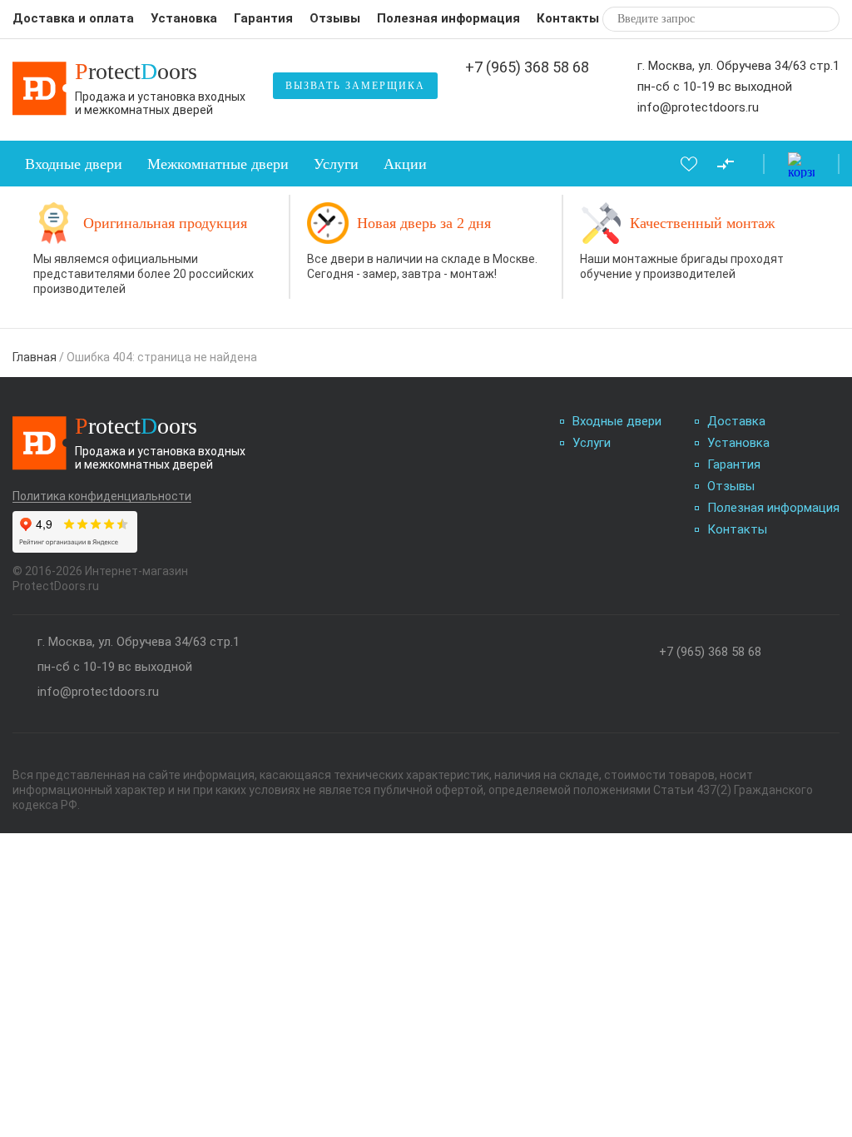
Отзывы (335, 18)
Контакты (568, 18)
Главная (34, 357)
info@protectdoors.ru (698, 108)
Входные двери (73, 164)
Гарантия (263, 18)
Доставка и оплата (73, 18)
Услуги (336, 164)
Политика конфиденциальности (101, 496)
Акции (405, 164)
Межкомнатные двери (218, 164)
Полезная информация (448, 18)
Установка (184, 18)
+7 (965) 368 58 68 (527, 67)
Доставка (736, 421)
